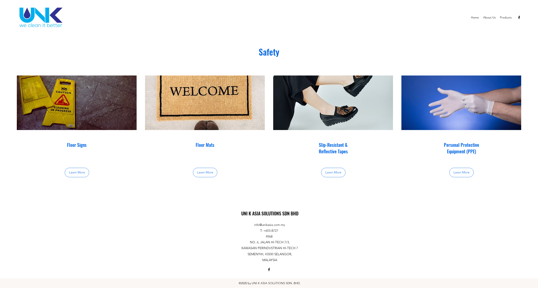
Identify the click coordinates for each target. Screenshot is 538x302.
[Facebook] (519, 17)
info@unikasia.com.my (269, 225)
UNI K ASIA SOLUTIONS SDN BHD (269, 213)
